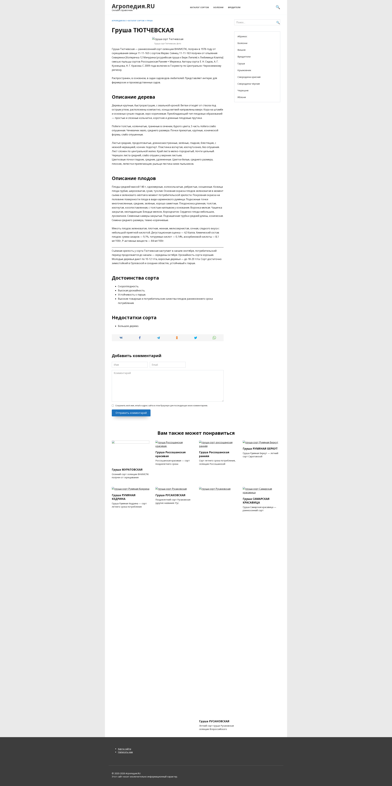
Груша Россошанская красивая (170, 454)
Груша (150, 20)
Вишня (241, 49)
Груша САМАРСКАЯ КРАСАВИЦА (256, 500)
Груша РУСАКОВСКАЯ (170, 495)
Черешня (242, 90)
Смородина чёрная (248, 83)
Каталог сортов (199, 7)
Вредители (234, 7)
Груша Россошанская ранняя (214, 454)
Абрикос (242, 36)
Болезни (218, 7)
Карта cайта (124, 748)
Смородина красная (248, 76)
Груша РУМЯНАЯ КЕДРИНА (124, 497)
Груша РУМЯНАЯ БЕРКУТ (260, 448)
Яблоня (241, 97)
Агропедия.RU (133, 6)
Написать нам (125, 752)
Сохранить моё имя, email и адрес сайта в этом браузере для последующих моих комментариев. (161, 405)
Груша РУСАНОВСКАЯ (214, 721)
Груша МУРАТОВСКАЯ (127, 469)
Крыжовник (244, 70)
